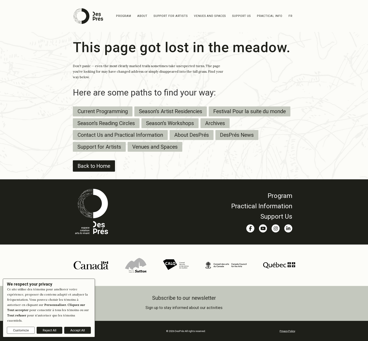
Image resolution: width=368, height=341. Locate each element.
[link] (261, 195)
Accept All (77, 330)
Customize (21, 330)
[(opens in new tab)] (91, 265)
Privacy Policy (287, 331)
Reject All (49, 330)
